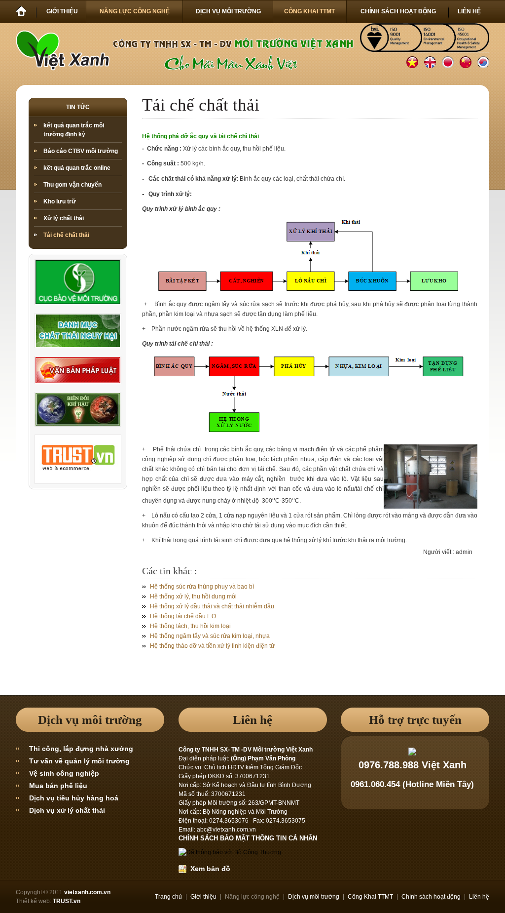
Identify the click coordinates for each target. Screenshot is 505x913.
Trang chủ (168, 896)
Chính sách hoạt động (431, 896)
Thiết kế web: (33, 901)
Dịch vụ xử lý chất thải (67, 810)
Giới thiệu (203, 896)
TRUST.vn (66, 901)
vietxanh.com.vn (87, 892)
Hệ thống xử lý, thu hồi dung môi (193, 596)
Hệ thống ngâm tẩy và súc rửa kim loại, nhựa (210, 636)
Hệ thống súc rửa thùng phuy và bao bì (202, 586)
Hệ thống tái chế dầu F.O (183, 616)
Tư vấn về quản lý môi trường (79, 761)
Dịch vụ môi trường (313, 896)
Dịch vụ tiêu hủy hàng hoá (73, 798)
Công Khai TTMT (370, 896)
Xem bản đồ (208, 869)
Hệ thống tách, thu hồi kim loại (190, 626)
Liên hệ (479, 896)
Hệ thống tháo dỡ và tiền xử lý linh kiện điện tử (212, 645)
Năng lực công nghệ (252, 896)
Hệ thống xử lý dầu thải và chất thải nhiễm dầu (212, 606)
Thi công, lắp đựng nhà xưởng (81, 749)
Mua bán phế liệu (58, 786)
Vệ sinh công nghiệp (64, 773)
